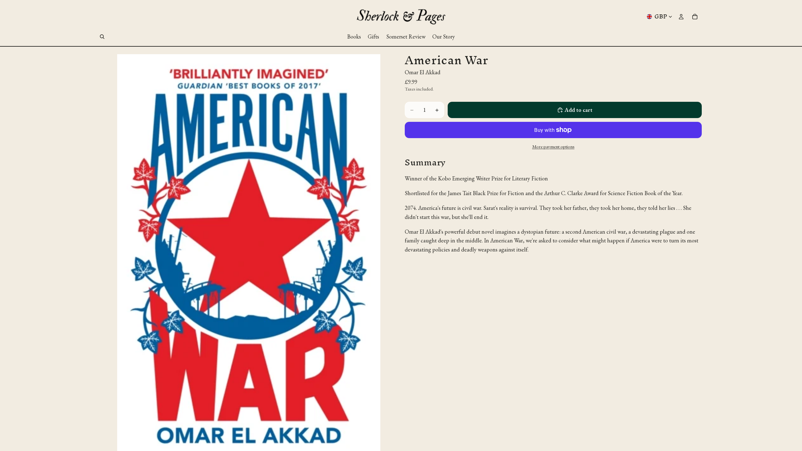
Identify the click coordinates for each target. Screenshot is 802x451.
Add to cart (578, 109)
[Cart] (695, 16)
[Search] (102, 37)
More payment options (553, 146)
